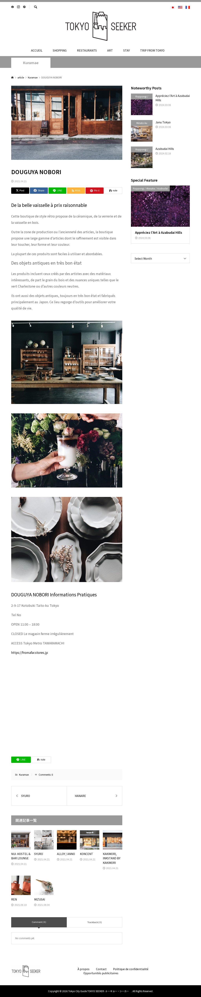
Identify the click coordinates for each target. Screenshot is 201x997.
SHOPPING (60, 50)
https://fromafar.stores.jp (29, 652)
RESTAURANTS (87, 50)
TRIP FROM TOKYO (152, 50)
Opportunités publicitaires (100, 973)
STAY (126, 50)
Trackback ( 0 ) (94, 922)
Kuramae (30, 62)
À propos (84, 969)
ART (110, 50)
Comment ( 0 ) (39, 921)
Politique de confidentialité (130, 969)
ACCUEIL (36, 50)
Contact (101, 969)
